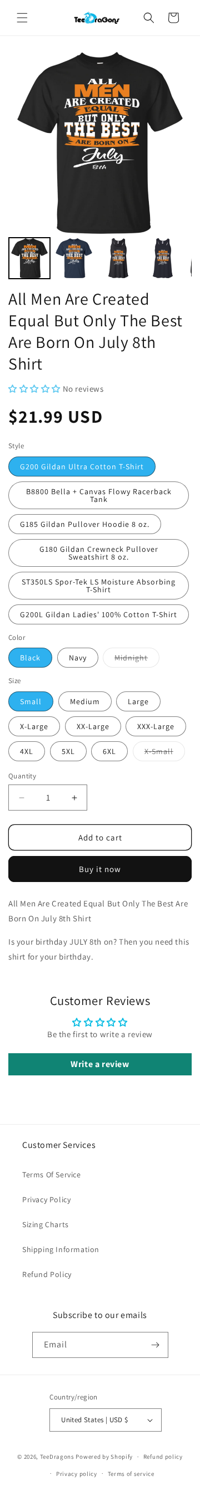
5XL (68, 751)
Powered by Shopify (104, 1456)
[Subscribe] (155, 1345)
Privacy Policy (46, 1199)
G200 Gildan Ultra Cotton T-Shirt (82, 466)
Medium (85, 701)
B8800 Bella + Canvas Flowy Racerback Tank (99, 495)
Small (31, 701)
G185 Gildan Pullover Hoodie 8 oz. (84, 524)
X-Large (34, 726)
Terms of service (131, 1474)
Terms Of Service (51, 1175)
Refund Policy (47, 1274)
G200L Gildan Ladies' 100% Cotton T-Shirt (98, 614)
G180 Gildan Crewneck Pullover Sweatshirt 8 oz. (98, 553)
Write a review (100, 1064)
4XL (26, 751)
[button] (22, 18)
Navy (78, 658)
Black (30, 658)
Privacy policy (76, 1474)
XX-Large (93, 726)
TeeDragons (57, 1456)
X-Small (164, 753)
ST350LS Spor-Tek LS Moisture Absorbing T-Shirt (99, 585)
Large (138, 701)
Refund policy (163, 1456)
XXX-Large (155, 726)
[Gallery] (100, 167)
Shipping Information (60, 1249)
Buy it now (100, 869)
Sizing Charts (45, 1224)
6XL (109, 751)
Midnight (136, 660)
